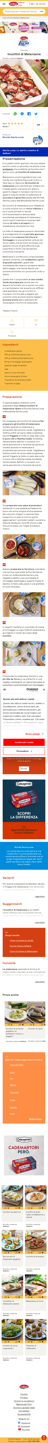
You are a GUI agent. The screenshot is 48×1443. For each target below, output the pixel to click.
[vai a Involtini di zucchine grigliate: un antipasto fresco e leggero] (16, 1012)
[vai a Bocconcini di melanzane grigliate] (12, 1240)
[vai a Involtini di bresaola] (36, 1240)
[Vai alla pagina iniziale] (24, 1387)
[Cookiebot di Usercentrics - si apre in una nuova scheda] (28, 689)
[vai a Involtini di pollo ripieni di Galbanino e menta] (36, 1196)
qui (32, 719)
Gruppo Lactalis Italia (24, 1407)
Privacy (24, 1397)
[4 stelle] (18, 123)
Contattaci (24, 1411)
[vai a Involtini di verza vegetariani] (12, 1329)
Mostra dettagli (33, 734)
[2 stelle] (12, 123)
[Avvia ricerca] (40, 11)
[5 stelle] (21, 123)
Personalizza (23, 751)
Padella (13, 1107)
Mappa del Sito (24, 1404)
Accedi (24, 768)
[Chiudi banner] (44, 690)
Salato (13, 1085)
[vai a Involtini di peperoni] (12, 1196)
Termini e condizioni (24, 1401)
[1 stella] (9, 123)
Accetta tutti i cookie (24, 742)
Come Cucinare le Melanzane (23, 951)
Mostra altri (35, 1119)
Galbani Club (21, 4)
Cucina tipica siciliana (20, 946)
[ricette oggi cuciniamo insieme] (24, 27)
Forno (12, 1100)
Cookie (24, 1394)
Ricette (10, 18)
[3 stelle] (15, 123)
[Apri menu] (4, 4)
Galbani (5, 18)
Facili (12, 1072)
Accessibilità (24, 1414)
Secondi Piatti (16, 1065)
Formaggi (14, 1092)
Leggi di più (40, 896)
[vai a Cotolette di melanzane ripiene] (12, 1285)
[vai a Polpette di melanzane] (36, 1329)
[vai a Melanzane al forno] (36, 1285)
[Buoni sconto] (33, 4)
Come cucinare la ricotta (21, 940)
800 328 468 (33, 1441)
